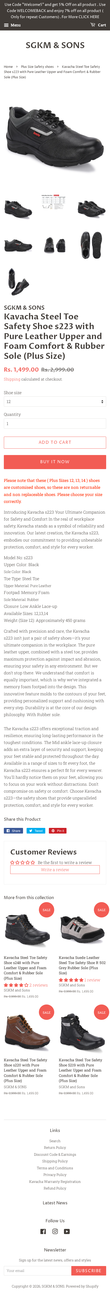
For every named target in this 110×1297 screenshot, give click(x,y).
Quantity (12, 414)
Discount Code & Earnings (55, 1154)
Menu (15, 25)
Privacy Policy (55, 1174)
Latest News (55, 1203)
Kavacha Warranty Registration (55, 1181)
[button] (16, 985)
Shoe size (12, 392)
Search (55, 1141)
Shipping (12, 379)
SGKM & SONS (55, 45)
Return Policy (55, 1147)
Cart (101, 25)
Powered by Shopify (82, 1286)
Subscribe (89, 1271)
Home (8, 67)
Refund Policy (55, 1188)
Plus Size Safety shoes (37, 67)
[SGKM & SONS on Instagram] (55, 1232)
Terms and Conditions (55, 1168)
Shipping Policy (55, 1161)
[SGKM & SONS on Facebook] (43, 1232)
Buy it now (55, 462)
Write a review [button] (55, 869)
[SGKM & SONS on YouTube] (67, 1232)
